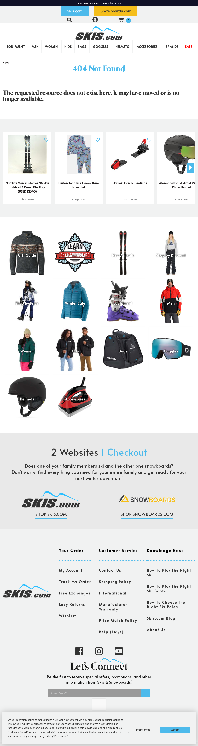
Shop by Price (27, 303)
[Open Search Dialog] (69, 19)
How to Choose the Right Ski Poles (166, 604)
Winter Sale (75, 303)
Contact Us (110, 570)
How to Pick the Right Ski (169, 572)
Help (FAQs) (111, 632)
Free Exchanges (75, 593)
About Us (156, 629)
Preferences (143, 729)
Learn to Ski (75, 255)
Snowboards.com (115, 11)
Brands (172, 46)
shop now (27, 199)
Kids (68, 46)
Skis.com (75, 11)
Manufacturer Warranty (113, 606)
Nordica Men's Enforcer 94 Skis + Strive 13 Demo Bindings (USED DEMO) (27, 187)
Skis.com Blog (161, 618)
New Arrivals (123, 255)
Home (6, 62)
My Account (71, 570)
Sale (188, 46)
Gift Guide (27, 255)
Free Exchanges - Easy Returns (99, 2)
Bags (82, 46)
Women (51, 46)
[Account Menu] (95, 19)
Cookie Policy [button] (96, 732)
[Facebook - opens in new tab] (79, 650)
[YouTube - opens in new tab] (119, 650)
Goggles (100, 46)
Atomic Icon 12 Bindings (130, 183)
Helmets (122, 46)
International (113, 593)
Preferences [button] (60, 736)
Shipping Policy (115, 581)
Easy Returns (72, 604)
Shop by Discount (171, 255)
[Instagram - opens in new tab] (99, 650)
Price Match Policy (118, 620)
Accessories (147, 46)
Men (35, 46)
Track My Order (75, 581)
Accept (175, 729)
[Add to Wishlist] (46, 137)
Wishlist (67, 616)
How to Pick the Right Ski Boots (169, 588)
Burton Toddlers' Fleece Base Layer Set (78, 185)
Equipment (16, 46)
